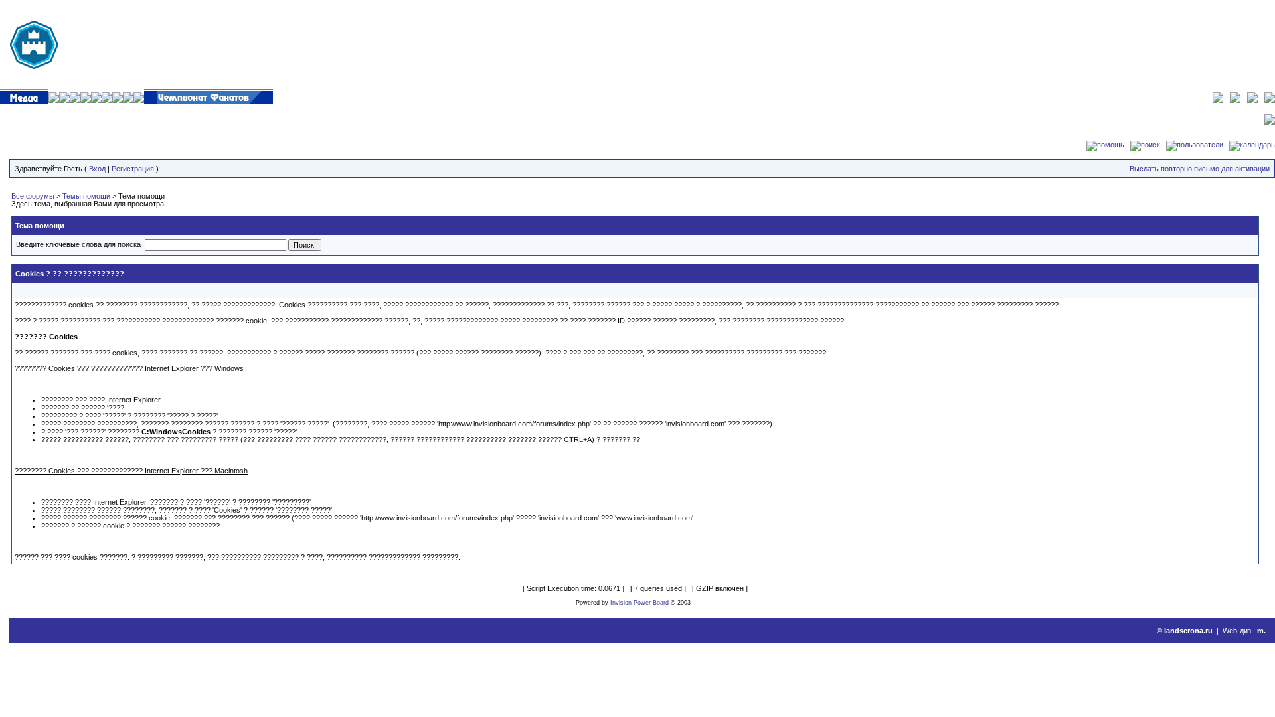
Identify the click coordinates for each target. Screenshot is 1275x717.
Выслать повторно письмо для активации (1200, 169)
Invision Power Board (639, 602)
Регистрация (133, 169)
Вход (97, 169)
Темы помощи (86, 196)
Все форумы (32, 196)
